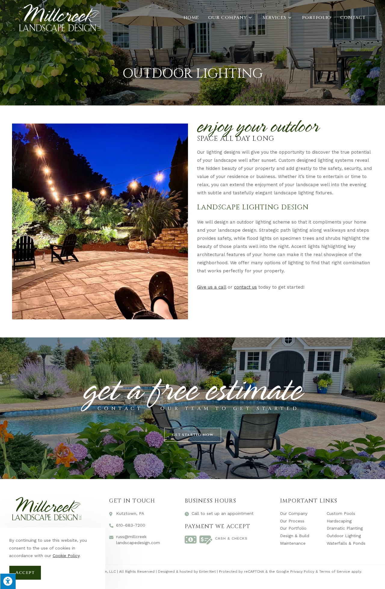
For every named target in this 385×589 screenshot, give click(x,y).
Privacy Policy (302, 571)
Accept (25, 572)
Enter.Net (207, 571)
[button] (192, 435)
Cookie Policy (66, 555)
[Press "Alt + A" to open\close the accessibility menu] (8, 581)
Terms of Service (334, 571)
